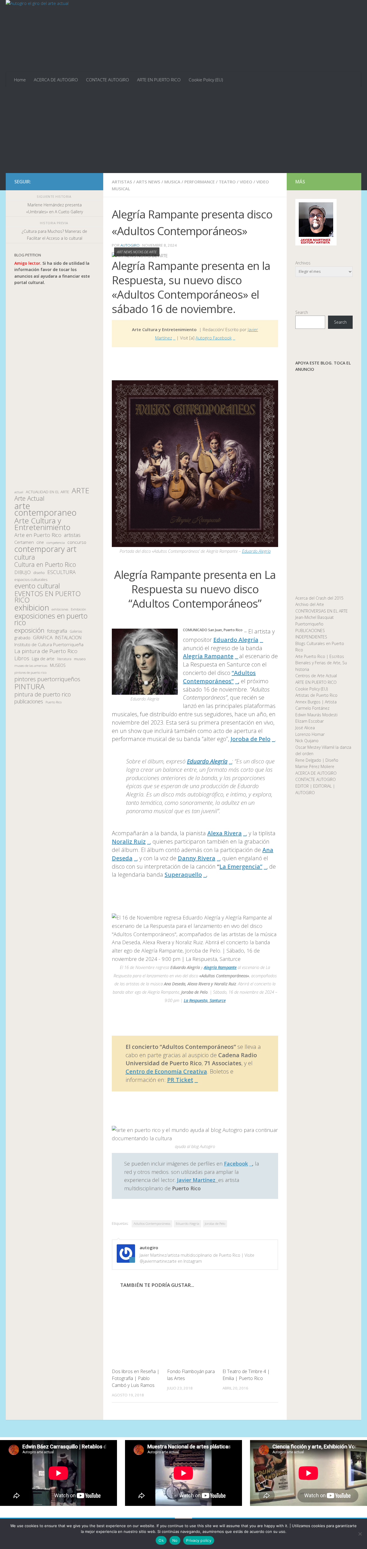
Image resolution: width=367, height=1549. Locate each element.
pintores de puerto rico (30, 672)
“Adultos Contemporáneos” (219, 677)
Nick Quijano (307, 740)
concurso (76, 542)
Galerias (76, 631)
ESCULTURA (61, 572)
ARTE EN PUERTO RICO (159, 79)
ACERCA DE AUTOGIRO (56, 79)
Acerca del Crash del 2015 (319, 598)
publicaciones (28, 701)
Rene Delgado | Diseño (316, 760)
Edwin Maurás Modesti (316, 714)
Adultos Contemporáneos (152, 1223)
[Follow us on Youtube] (91, 181)
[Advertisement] (183, 130)
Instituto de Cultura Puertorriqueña (48, 644)
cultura (24, 557)
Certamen (24, 542)
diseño (39, 572)
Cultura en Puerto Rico (45, 564)
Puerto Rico (54, 702)
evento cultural (37, 586)
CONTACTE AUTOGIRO (107, 79)
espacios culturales (30, 579)
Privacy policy (198, 1540)
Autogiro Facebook (214, 338)
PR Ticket (180, 1080)
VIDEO (246, 182)
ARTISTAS (122, 182)
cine (40, 542)
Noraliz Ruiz (129, 841)
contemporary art (45, 549)
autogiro (130, 245)
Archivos (303, 263)
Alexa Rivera (224, 833)
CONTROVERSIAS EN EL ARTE (321, 611)
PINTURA (29, 686)
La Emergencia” (240, 866)
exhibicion (31, 607)
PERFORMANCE (199, 182)
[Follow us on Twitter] (72, 181)
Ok (161, 1540)
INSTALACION (68, 637)
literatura (64, 659)
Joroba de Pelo (250, 739)
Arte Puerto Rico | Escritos (319, 656)
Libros (21, 658)
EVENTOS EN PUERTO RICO (47, 596)
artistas (72, 535)
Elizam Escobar (309, 721)
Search (301, 312)
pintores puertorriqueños (47, 679)
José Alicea (305, 727)
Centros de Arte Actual (316, 675)
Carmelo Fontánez (312, 708)
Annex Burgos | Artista (316, 702)
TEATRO (227, 182)
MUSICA (172, 182)
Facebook (236, 1163)
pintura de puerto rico (42, 694)
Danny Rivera (196, 858)
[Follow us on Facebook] (63, 181)
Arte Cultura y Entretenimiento (42, 523)
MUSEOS (58, 665)
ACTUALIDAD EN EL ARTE (47, 491)
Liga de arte (43, 658)
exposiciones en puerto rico (50, 619)
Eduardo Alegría (256, 551)
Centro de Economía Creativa (166, 1071)
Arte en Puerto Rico (37, 535)
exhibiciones (60, 609)
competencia (55, 542)
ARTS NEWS (148, 182)
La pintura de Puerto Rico (45, 651)
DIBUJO (22, 572)
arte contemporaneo (45, 509)
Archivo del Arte (309, 604)
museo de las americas (30, 665)
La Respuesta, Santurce (205, 1000)
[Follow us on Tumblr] (82, 181)
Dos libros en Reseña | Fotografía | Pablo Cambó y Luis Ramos (135, 1378)
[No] (360, 1534)
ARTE (80, 490)
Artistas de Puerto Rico (316, 695)
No (175, 1540)
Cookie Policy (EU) (206, 79)
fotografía (57, 631)
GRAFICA (42, 637)
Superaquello (183, 874)
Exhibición (78, 609)
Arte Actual (29, 498)
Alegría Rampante (208, 656)
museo (80, 658)
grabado (22, 637)
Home (20, 79)
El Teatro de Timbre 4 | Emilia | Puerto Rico (246, 1374)
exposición (29, 630)
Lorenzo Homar (310, 734)
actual (18, 492)
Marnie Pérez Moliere (314, 766)
